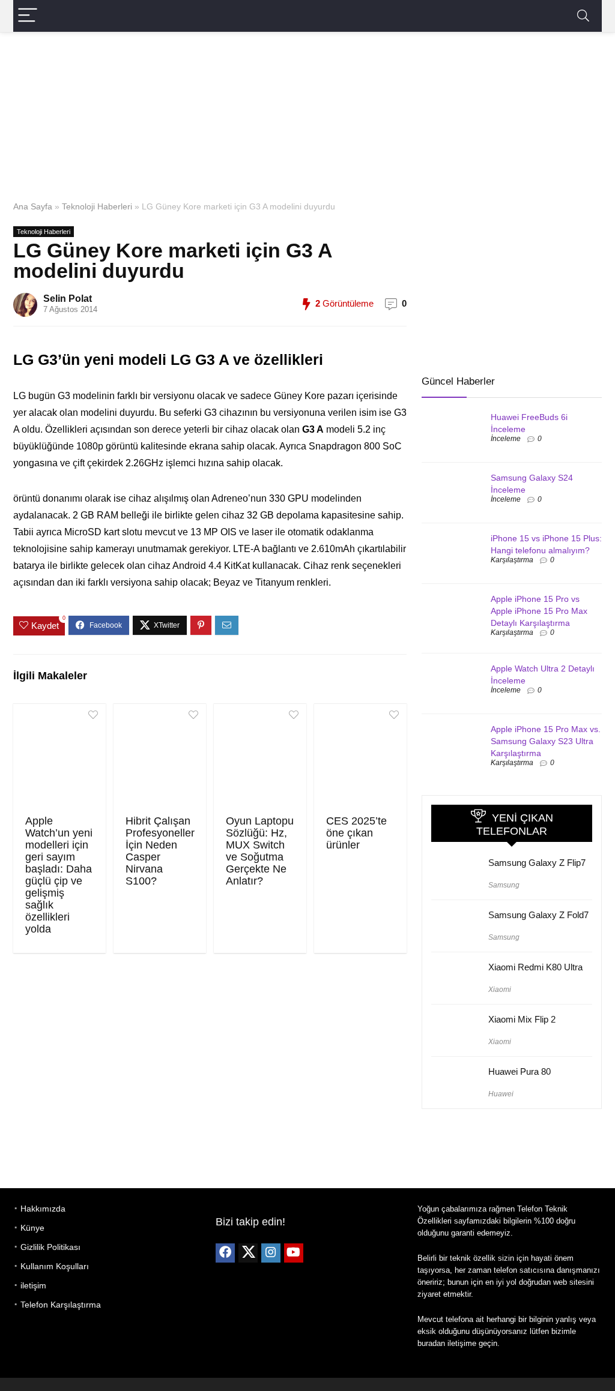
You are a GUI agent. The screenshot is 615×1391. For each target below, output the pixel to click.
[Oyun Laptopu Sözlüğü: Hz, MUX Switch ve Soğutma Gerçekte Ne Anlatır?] (260, 758)
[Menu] (27, 16)
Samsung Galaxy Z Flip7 (537, 863)
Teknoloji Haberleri (97, 206)
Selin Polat (67, 298)
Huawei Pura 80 (519, 1071)
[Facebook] (225, 1253)
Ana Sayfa (32, 206)
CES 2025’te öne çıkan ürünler (356, 833)
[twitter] (248, 1253)
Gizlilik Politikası (50, 1247)
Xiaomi (499, 989)
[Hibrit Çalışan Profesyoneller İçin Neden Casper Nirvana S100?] (160, 758)
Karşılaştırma (512, 560)
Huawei (501, 1094)
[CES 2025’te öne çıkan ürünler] (360, 758)
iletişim (33, 1285)
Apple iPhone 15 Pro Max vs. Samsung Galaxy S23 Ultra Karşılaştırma (546, 741)
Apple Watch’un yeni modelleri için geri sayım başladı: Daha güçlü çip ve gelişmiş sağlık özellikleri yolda (58, 875)
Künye (32, 1228)
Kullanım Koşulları (54, 1266)
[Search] (583, 16)
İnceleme (506, 438)
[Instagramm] (270, 1253)
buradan (431, 1343)
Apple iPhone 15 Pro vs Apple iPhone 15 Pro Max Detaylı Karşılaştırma (539, 611)
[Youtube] (293, 1253)
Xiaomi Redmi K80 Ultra (535, 967)
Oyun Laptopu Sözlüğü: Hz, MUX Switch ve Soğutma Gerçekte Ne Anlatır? (260, 851)
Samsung (504, 885)
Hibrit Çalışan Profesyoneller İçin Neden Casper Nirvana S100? (160, 851)
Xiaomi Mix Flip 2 (522, 1019)
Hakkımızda (42, 1208)
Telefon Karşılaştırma (60, 1304)
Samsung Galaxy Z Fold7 (538, 915)
